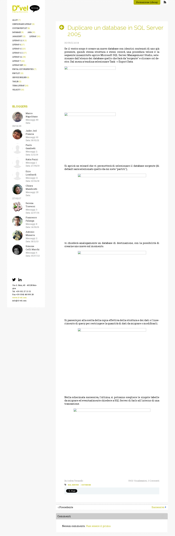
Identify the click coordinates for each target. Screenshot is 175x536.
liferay (34, 36)
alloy (16, 20)
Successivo (158, 507)
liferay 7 (18, 61)
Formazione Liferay (147, 2)
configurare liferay (23, 24)
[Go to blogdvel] (26, 9)
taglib (16, 81)
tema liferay (20, 86)
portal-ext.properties (24, 69)
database (18, 32)
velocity (18, 90)
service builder (20, 77)
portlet (17, 73)
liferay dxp (19, 65)
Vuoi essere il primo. (98, 526)
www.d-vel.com (19, 297)
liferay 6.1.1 (19, 53)
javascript (18, 36)
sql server (73, 485)
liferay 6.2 (19, 57)
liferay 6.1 (19, 49)
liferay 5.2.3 (19, 40)
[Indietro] (63, 27)
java (31, 32)
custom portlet (21, 28)
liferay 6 (18, 45)
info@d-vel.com (19, 300)
